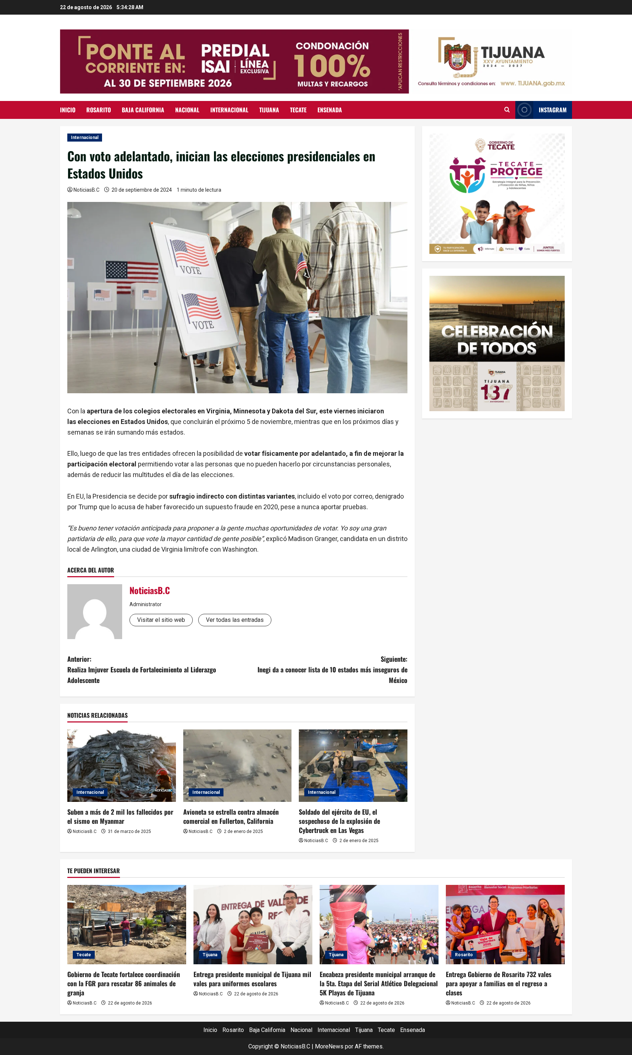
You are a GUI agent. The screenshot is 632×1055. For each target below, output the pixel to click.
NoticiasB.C (86, 190)
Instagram (553, 109)
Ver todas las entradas (235, 619)
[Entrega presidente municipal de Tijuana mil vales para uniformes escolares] (252, 924)
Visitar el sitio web (161, 619)
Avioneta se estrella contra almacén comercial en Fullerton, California (231, 816)
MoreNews (329, 1046)
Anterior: (141, 669)
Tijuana (269, 109)
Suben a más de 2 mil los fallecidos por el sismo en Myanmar (120, 816)
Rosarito (98, 109)
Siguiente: (332, 669)
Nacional (187, 109)
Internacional (229, 109)
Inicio (67, 109)
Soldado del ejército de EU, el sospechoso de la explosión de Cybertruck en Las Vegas (339, 821)
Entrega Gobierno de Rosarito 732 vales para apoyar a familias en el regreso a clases (499, 983)
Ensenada (329, 109)
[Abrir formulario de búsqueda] (507, 109)
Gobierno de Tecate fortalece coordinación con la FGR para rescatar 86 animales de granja (123, 983)
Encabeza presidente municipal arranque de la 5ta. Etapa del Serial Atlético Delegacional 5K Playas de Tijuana (379, 983)
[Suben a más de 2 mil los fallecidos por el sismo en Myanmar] (121, 765)
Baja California (143, 109)
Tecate (298, 109)
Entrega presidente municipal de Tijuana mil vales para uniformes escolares (252, 978)
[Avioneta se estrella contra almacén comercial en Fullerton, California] (237, 765)
